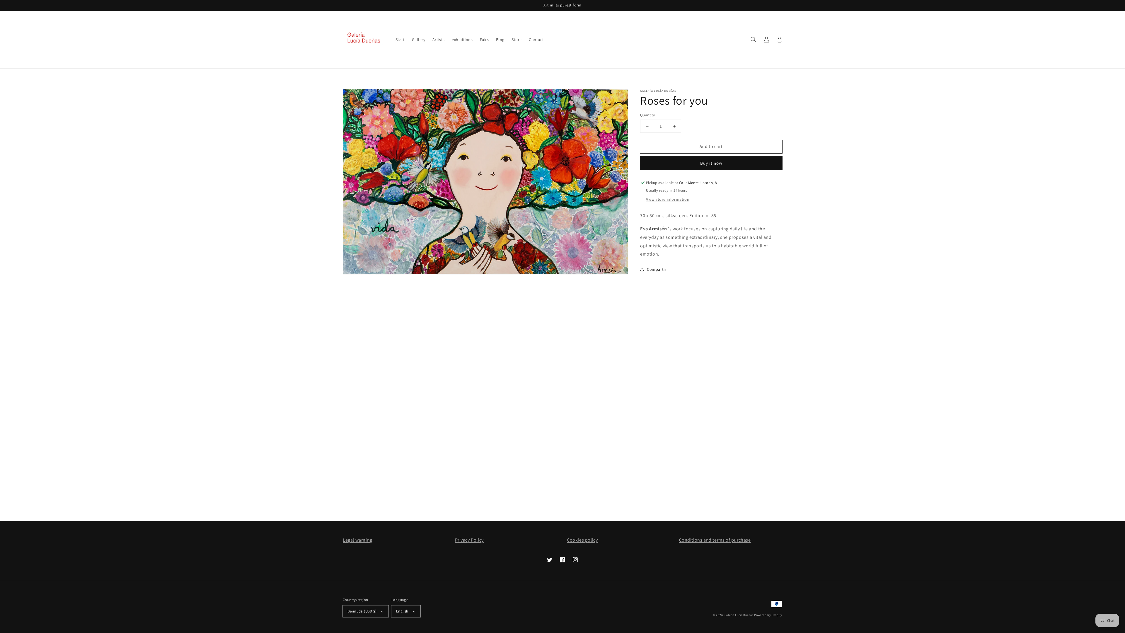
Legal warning (357, 540)
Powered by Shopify (768, 615)
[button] (753, 39)
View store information (667, 199)
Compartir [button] (656, 269)
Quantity (647, 115)
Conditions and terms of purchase (715, 540)
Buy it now (711, 163)
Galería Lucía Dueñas (739, 615)
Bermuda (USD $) (361, 611)
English (402, 611)
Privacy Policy (469, 540)
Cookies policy (582, 540)
